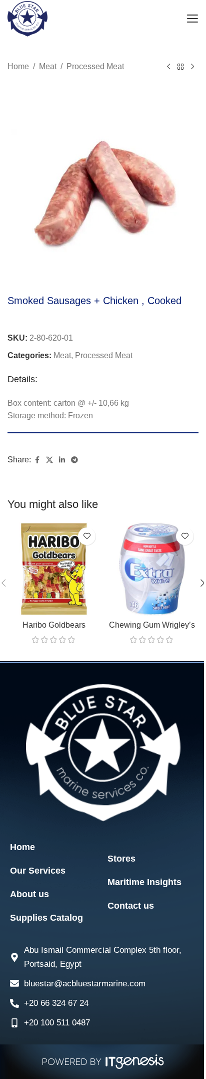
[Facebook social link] (37, 460)
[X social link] (49, 460)
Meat (47, 66)
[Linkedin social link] (62, 460)
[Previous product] (168, 67)
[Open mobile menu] (192, 19)
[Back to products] (180, 67)
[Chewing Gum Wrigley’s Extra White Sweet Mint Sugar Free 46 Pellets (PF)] (152, 569)
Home (18, 66)
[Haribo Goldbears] (54, 569)
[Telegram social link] (74, 460)
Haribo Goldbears (54, 625)
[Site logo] (28, 18)
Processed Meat (95, 66)
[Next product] (192, 67)
